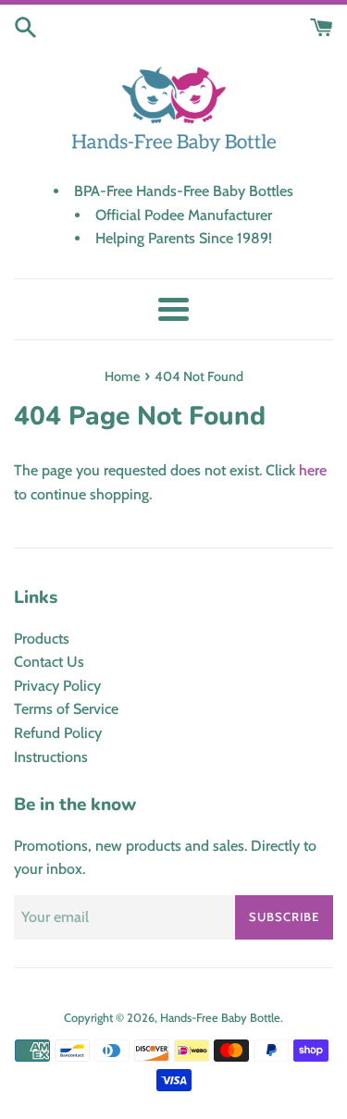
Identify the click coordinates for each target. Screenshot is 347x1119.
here (313, 470)
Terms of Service (66, 709)
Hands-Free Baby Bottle (220, 1018)
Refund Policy (58, 733)
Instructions (51, 757)
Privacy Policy (57, 686)
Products (41, 638)
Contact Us (49, 661)
